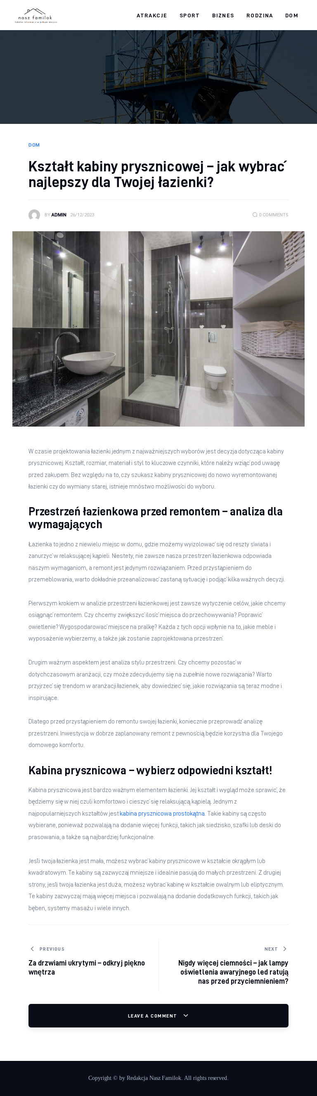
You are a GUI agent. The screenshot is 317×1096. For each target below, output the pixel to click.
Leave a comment (153, 1015)
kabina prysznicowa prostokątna (162, 813)
